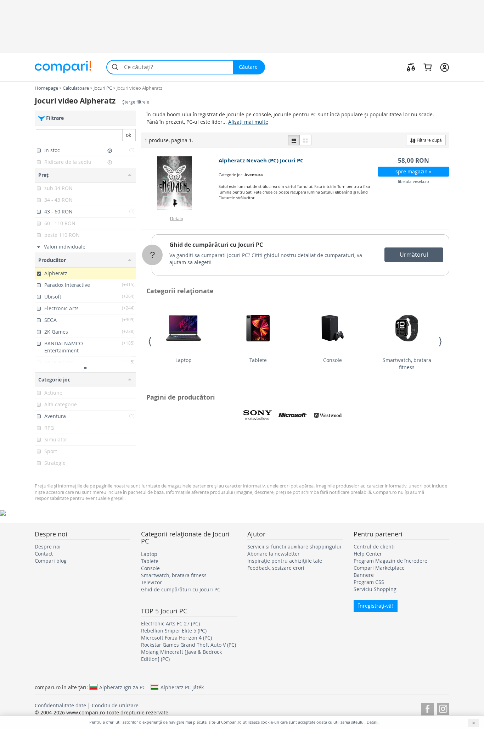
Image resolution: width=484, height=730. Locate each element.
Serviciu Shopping (375, 589)
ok (128, 135)
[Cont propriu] (444, 67)
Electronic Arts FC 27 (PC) (170, 623)
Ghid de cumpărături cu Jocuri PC (216, 245)
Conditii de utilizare (115, 705)
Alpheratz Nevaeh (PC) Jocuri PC (261, 160)
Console (332, 360)
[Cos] (427, 67)
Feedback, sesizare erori (275, 567)
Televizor (151, 582)
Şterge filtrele (135, 102)
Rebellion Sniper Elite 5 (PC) (174, 630)
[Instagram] (443, 708)
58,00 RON (413, 160)
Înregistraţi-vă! (375, 605)
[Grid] (305, 140)
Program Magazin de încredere (390, 560)
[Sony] (257, 415)
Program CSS (369, 582)
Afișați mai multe (248, 121)
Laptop (183, 360)
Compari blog (51, 560)
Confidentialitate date (60, 705)
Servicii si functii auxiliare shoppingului (294, 546)
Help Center (368, 553)
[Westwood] (328, 415)
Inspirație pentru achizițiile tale (284, 560)
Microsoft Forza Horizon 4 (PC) (176, 637)
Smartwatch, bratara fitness (407, 363)
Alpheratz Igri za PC (122, 687)
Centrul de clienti (374, 546)
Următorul (414, 254)
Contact (44, 553)
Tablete (258, 360)
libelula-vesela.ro (413, 181)
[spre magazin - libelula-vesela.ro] (180, 183)
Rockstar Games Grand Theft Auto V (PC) (188, 644)
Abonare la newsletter (273, 553)
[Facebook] (427, 708)
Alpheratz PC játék (182, 687)
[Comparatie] (411, 67)
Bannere (364, 575)
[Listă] (294, 140)
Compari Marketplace (379, 567)
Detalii (176, 218)
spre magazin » (413, 171)
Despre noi (48, 546)
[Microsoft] (292, 415)
